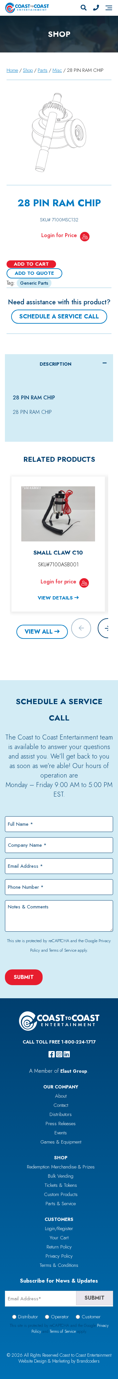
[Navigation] (108, 8)
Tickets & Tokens (61, 1185)
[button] (108, 628)
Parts (43, 70)
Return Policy (59, 1246)
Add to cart (31, 264)
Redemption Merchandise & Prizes (61, 1166)
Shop (28, 70)
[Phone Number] (96, 8)
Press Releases (61, 1123)
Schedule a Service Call (59, 316)
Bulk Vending (60, 1176)
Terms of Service (62, 950)
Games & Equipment (60, 1142)
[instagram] (59, 1054)
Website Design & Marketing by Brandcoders (59, 1361)
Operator (60, 1316)
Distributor (28, 1316)
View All (39, 631)
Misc (57, 70)
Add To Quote (34, 273)
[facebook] (52, 1054)
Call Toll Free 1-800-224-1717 (59, 1042)
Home (12, 70)
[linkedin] (67, 1054)
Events (60, 1132)
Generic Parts (34, 283)
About (61, 1096)
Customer (91, 1316)
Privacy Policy (59, 1256)
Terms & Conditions (59, 1265)
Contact (60, 1105)
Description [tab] (55, 364)
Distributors (60, 1114)
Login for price (58, 581)
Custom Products (61, 1194)
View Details (55, 597)
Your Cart (59, 1237)
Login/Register (59, 1228)
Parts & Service (61, 1203)
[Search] (83, 8)
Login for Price (59, 235)
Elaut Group (73, 1071)
